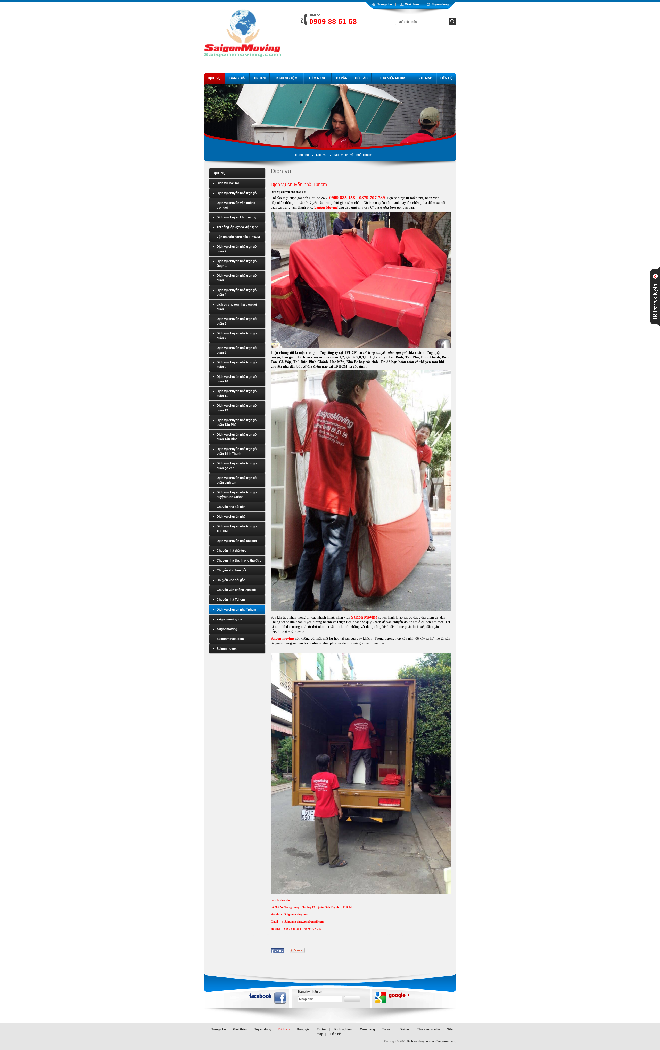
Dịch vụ (321, 155)
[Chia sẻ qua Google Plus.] (297, 950)
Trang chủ (302, 155)
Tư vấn (387, 1029)
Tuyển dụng (262, 1029)
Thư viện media (428, 1029)
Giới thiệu (240, 1029)
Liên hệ (335, 1034)
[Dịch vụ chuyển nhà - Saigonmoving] (242, 66)
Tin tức (322, 1029)
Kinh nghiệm (343, 1029)
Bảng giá (303, 1029)
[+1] (365, 949)
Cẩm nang (367, 1029)
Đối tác (405, 1029)
